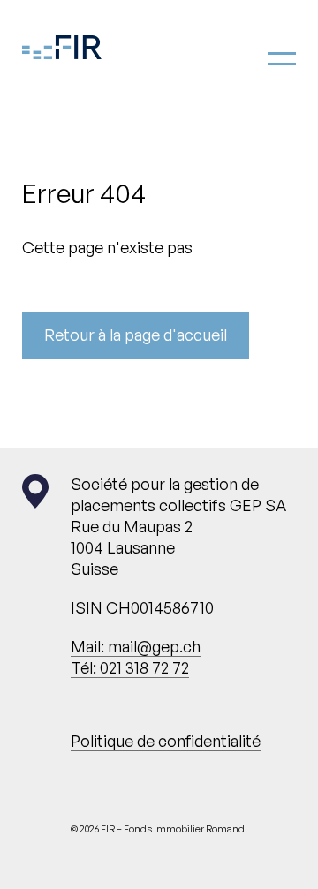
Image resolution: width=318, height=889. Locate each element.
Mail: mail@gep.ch (136, 646)
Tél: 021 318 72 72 (130, 667)
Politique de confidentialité (166, 740)
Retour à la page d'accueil (135, 334)
